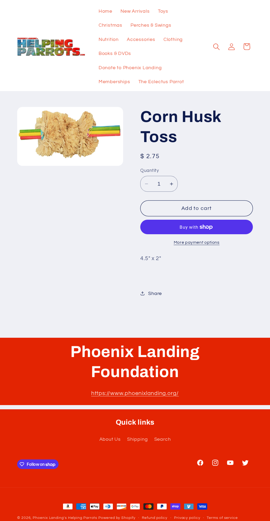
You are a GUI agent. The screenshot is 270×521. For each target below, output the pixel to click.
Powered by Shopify (116, 518)
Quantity (149, 170)
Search (162, 439)
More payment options (197, 242)
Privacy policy (187, 518)
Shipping (137, 439)
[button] (216, 46)
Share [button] (155, 293)
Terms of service (222, 518)
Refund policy (154, 518)
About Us (110, 439)
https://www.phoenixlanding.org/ (135, 393)
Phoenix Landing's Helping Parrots (65, 518)
